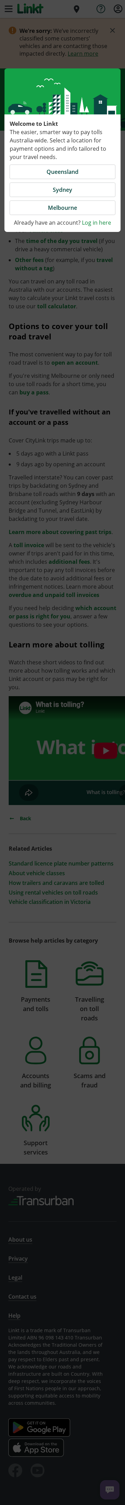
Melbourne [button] (62, 208)
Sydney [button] (62, 190)
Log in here (96, 222)
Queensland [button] (62, 172)
